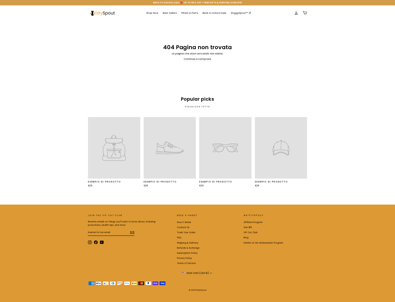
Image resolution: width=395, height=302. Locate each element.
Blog (246, 237)
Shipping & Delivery (187, 242)
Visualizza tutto (197, 106)
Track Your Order (186, 232)
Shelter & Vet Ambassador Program (263, 242)
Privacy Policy (184, 258)
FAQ (179, 237)
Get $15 (248, 227)
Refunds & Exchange (188, 247)
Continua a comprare (197, 59)
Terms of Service (186, 263)
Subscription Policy (187, 253)
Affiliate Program (253, 222)
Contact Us (183, 227)
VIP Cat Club (251, 232)
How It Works (184, 222)
